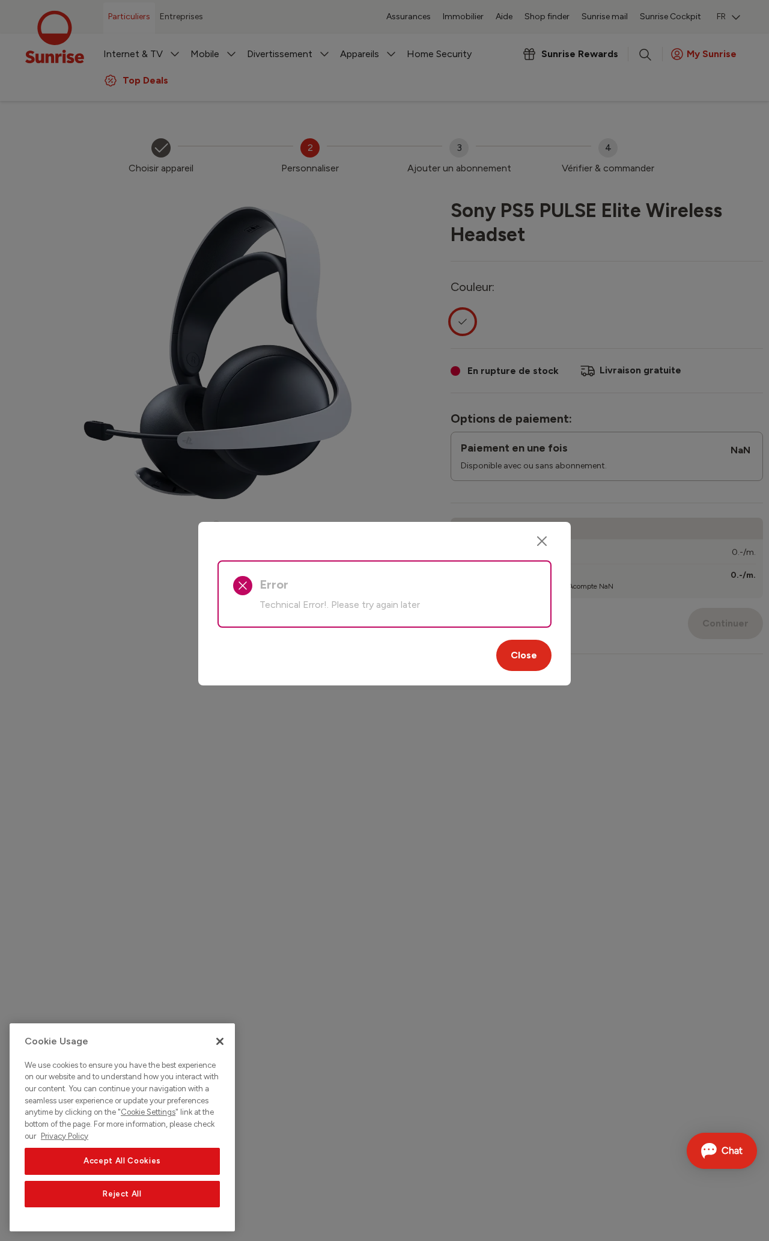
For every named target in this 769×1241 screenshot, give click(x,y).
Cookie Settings (148, 1112)
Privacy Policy (64, 1136)
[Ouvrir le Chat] (722, 1151)
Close (524, 655)
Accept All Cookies (122, 1161)
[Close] (542, 541)
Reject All (122, 1193)
